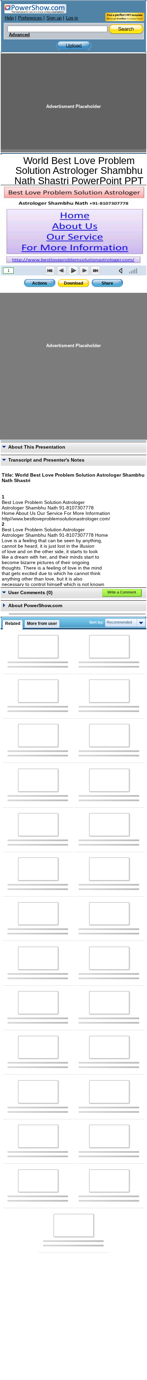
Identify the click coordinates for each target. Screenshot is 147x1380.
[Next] (84, 270)
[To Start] (50, 270)
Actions (39, 283)
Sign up (54, 18)
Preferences (30, 18)
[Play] (73, 270)
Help (9, 18)
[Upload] (73, 46)
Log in (72, 18)
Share (107, 283)
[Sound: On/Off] (122, 270)
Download (73, 283)
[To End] (95, 270)
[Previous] (61, 270)
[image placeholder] (38, 646)
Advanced (19, 35)
